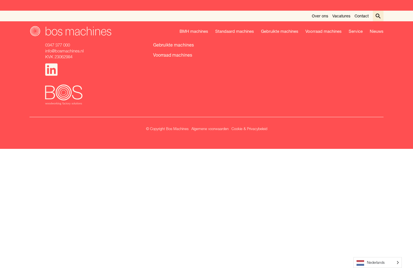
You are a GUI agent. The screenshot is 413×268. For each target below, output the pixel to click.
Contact (362, 15)
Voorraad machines (323, 31)
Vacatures (341, 15)
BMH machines (194, 31)
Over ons (320, 15)
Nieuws (377, 31)
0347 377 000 (57, 44)
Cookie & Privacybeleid (249, 128)
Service (356, 31)
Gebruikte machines (279, 31)
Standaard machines (234, 31)
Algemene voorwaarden (210, 128)
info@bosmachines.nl (64, 50)
